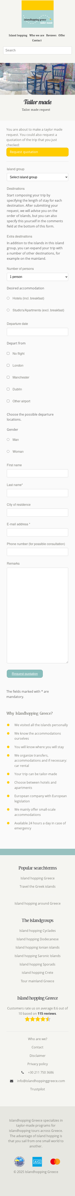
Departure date (17, 323)
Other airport (21, 401)
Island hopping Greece (38, 878)
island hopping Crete (37, 972)
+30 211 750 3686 (41, 1072)
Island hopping (18, 35)
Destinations (16, 188)
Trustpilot (37, 1089)
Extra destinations (19, 236)
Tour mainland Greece (37, 981)
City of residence (19, 504)
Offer (61, 35)
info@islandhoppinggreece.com (41, 1081)
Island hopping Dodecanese (38, 939)
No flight (18, 353)
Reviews (51, 35)
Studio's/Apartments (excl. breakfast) (38, 310)
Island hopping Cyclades (37, 930)
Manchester (21, 377)
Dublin (17, 389)
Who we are (36, 35)
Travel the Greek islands (38, 886)
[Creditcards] (55, 1166)
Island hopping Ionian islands (38, 947)
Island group (15, 169)
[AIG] (39, 1166)
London (18, 365)
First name (14, 465)
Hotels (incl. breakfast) (28, 298)
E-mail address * (18, 524)
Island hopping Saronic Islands (38, 956)
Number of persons (20, 268)
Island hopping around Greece (38, 903)
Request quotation (24, 152)
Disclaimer (38, 1055)
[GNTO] (21, 1166)
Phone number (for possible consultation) (36, 543)
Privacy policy (37, 1064)
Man (16, 439)
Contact (37, 40)
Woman (18, 451)
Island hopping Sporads (37, 964)
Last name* (15, 484)
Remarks (13, 563)
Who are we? (37, 1039)
